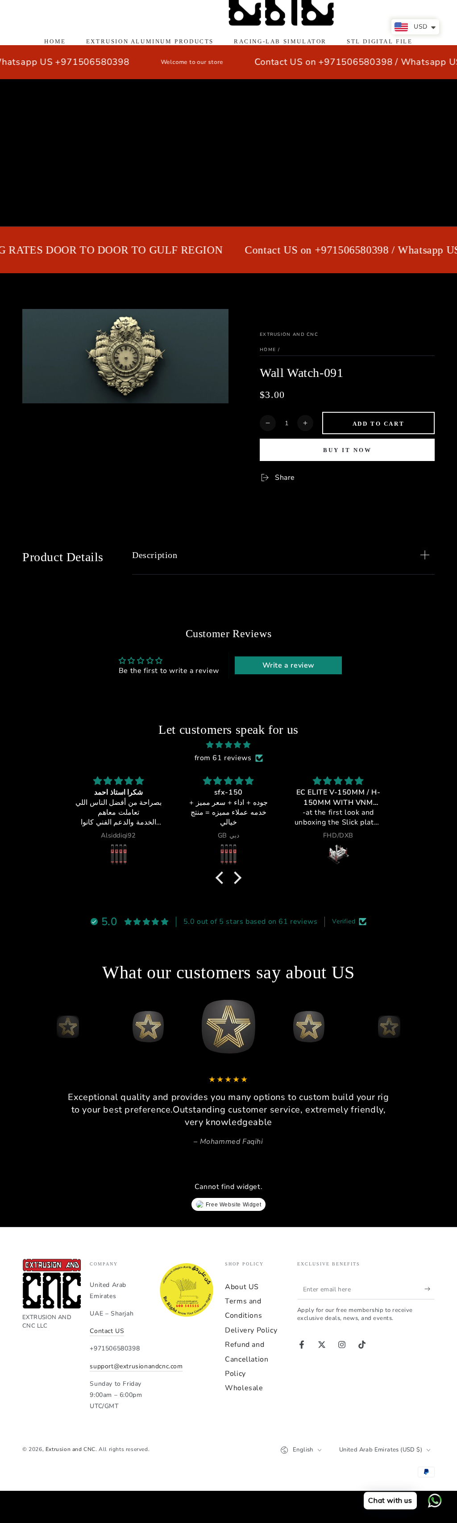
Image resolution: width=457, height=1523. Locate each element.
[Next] (426, 1027)
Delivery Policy (251, 1330)
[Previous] (31, 1027)
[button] (222, 877)
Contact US (107, 1331)
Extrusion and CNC (289, 334)
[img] (228, 745)
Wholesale (244, 1388)
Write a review (288, 665)
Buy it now (347, 450)
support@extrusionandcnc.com (136, 1366)
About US (242, 1287)
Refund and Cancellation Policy (246, 1359)
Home (268, 350)
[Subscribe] (429, 1289)
